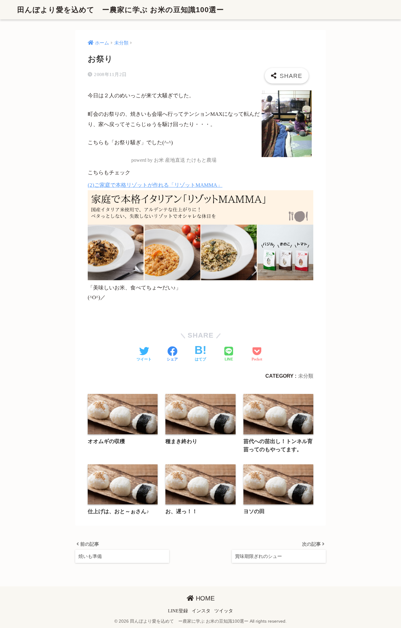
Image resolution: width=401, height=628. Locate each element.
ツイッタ (223, 610)
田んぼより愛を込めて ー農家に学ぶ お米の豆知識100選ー (120, 10)
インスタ (201, 610)
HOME (204, 598)
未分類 (305, 376)
